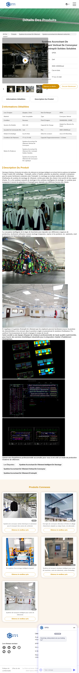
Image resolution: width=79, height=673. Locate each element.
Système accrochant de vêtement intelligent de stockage (40, 464)
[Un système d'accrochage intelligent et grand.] (20, 552)
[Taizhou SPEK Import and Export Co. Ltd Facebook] (4, 647)
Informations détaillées (15, 99)
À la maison (5, 34)
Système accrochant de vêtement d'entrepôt (20, 473)
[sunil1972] (9, 652)
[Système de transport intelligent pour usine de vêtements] (20, 596)
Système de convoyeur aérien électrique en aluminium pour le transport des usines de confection (20, 525)
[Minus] (74, 628)
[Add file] (41, 670)
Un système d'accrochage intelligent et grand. (20, 568)
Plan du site (16, 668)
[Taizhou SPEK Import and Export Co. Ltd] (11, 4)
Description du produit (44, 99)
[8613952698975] (19, 647)
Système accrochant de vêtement (29, 34)
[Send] (74, 670)
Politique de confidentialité (6, 669)
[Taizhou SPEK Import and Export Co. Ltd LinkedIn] (9, 647)
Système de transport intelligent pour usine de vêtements (20, 613)
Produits (13, 34)
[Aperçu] (13, 638)
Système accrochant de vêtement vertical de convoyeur (24, 469)
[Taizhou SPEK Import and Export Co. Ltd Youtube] (14, 647)
